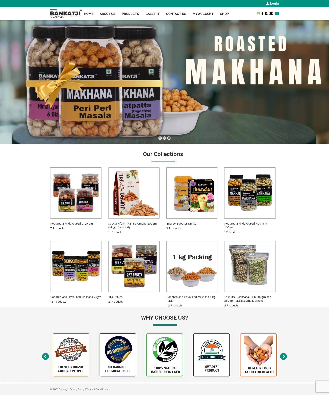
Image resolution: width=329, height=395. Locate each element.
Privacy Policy (77, 389)
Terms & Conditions (97, 389)
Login (274, 3)
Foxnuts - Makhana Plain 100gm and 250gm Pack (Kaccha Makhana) (247, 301)
